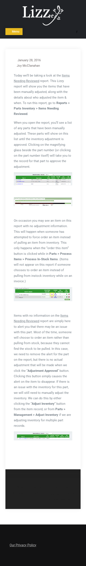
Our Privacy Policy (23, 545)
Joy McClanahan (28, 66)
